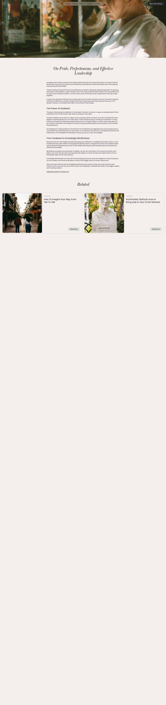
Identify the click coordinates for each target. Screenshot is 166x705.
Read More (74, 229)
